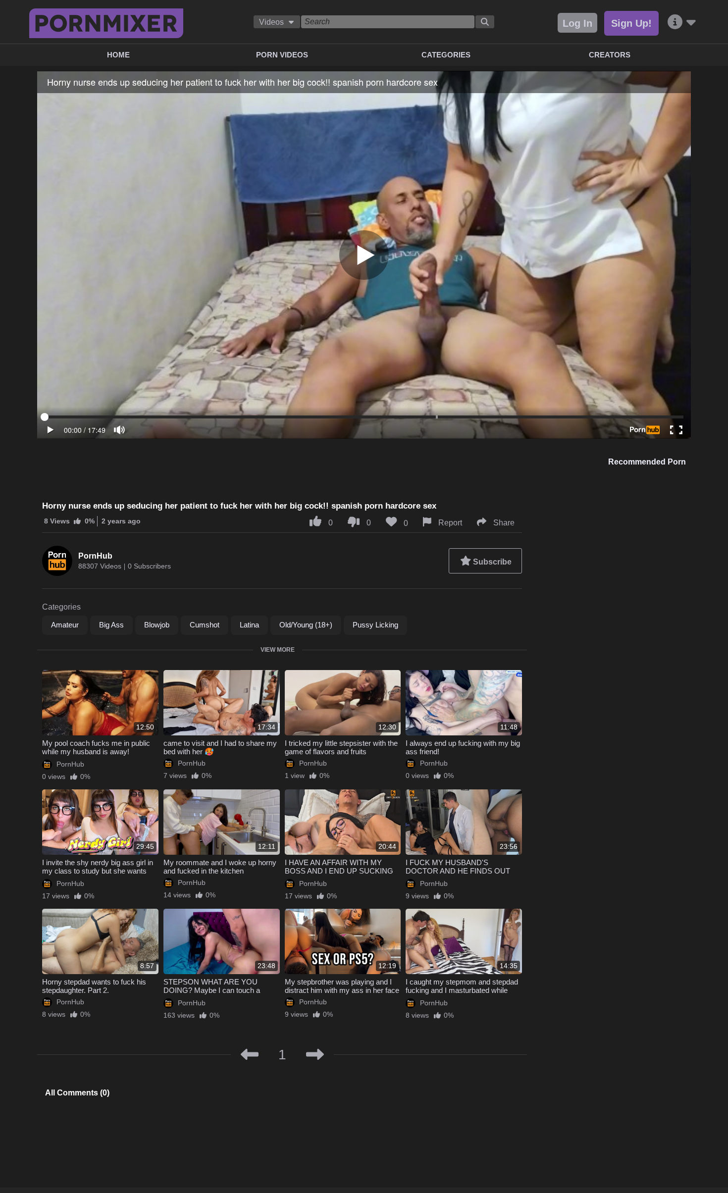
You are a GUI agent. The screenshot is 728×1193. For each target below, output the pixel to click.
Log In (577, 23)
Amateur (65, 625)
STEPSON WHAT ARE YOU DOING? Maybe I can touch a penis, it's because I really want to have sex (217, 994)
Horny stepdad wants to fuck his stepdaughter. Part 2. (94, 986)
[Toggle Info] (681, 22)
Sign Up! (631, 23)
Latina (249, 625)
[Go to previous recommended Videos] (249, 1054)
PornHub (95, 556)
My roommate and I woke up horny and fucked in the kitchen (219, 866)
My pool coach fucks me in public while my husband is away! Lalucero (96, 751)
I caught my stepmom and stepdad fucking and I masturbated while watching (462, 990)
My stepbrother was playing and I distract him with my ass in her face (342, 986)
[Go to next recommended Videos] (315, 1054)
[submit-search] (484, 21)
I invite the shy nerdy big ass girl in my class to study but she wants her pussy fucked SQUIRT (97, 870)
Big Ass (111, 625)
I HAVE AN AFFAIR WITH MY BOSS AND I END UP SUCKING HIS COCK (339, 870)
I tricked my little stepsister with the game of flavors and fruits (341, 747)
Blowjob (156, 625)
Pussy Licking (375, 625)
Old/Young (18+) (305, 625)
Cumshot (204, 625)
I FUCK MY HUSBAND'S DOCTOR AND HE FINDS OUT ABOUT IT (458, 870)
